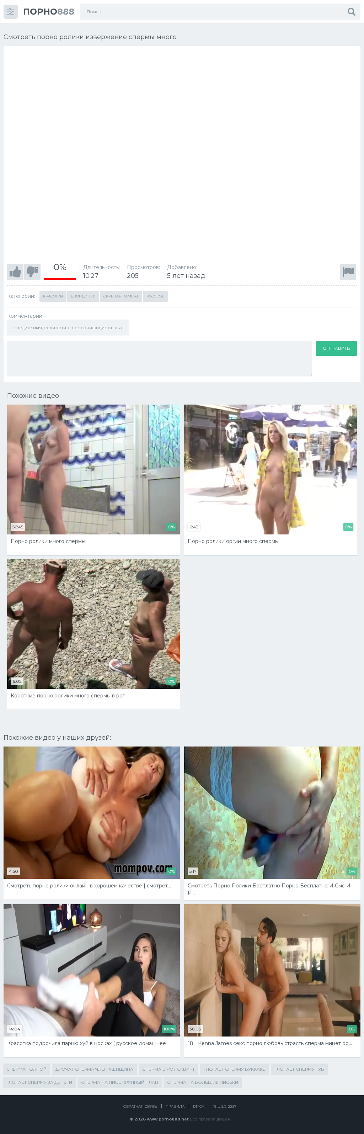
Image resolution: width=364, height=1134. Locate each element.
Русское (155, 296)
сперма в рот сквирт (168, 1069)
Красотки (53, 296)
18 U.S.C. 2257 (224, 1106)
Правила (175, 1106)
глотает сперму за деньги (39, 1082)
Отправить (336, 348)
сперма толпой (26, 1069)
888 (48, 11)
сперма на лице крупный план (119, 1082)
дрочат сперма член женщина (94, 1069)
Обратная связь (140, 1106)
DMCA (198, 1106)
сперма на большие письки (202, 1082)
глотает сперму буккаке (235, 1069)
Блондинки (83, 296)
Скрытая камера (121, 296)
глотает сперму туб (299, 1069)
